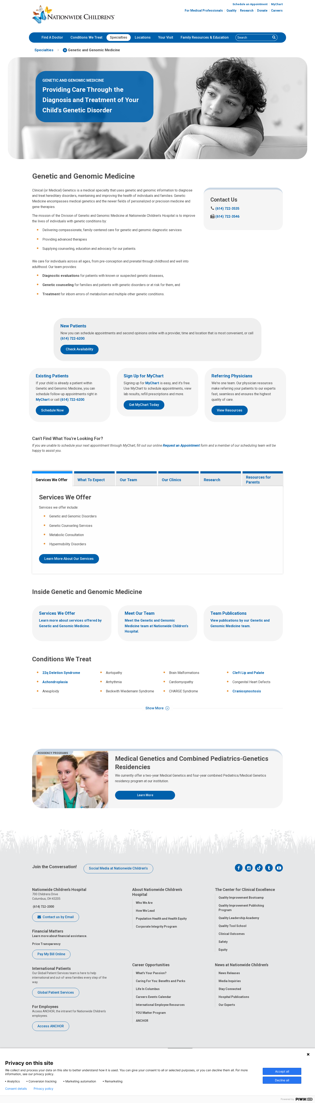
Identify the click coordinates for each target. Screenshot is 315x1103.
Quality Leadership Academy (239, 918)
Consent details (16, 1088)
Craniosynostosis (246, 691)
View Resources (229, 410)
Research (247, 10)
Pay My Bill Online (51, 954)
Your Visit (165, 37)
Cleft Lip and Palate (248, 673)
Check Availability (79, 349)
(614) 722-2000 (43, 906)
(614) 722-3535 (224, 208)
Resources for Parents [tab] (258, 479)
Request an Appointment (181, 445)
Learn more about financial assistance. (59, 936)
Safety (223, 941)
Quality (231, 10)
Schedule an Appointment (249, 4)
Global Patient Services (56, 992)
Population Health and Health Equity (161, 918)
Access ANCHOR (51, 1026)
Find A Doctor (52, 37)
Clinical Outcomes (232, 934)
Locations (143, 37)
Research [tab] (212, 480)
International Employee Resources (160, 1005)
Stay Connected (230, 989)
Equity (223, 949)
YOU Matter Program (151, 1012)
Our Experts (227, 1005)
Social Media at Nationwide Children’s (118, 868)
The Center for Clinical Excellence (245, 889)
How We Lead (145, 910)
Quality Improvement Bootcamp (241, 897)
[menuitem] (52, 37)
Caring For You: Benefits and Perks (160, 981)
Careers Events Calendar (153, 997)
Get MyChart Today (144, 405)
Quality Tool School (232, 926)
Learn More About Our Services (69, 559)
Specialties (118, 37)
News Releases (229, 973)
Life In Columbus (148, 989)
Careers (277, 10)
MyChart (277, 4)
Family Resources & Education (205, 37)
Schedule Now (52, 410)
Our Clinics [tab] (171, 480)
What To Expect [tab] (91, 480)
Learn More (145, 795)
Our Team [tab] (128, 480)
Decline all (282, 1080)
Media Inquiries (230, 981)
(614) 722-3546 (224, 216)
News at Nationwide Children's (241, 965)
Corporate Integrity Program (156, 926)
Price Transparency (46, 944)
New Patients (73, 325)
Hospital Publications (234, 997)
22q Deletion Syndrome (61, 673)
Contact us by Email (58, 917)
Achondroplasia (55, 682)
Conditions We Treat (86, 37)
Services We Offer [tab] (52, 480)
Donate (262, 10)
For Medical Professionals (204, 10)
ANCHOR (142, 1020)
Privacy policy (43, 1088)
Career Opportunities (151, 965)
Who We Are (144, 902)
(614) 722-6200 (72, 338)
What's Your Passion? (151, 973)
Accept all (282, 1071)
